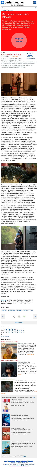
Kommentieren (31, 58)
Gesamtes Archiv (5, 336)
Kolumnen (13, 462)
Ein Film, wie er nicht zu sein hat (9, 341)
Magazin (18, 462)
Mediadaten (6, 464)
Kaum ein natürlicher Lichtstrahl (9, 360)
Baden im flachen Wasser (7, 379)
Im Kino (3, 52)
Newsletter (21, 464)
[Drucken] (19, 316)
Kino (27, 462)
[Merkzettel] (24, 316)
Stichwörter (30, 461)
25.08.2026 (24, 343)
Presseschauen (11, 461)
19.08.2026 (20, 380)
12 (23, 330)
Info (34, 397)
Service (11, 464)
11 (21, 330)
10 (19, 330)
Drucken (30, 55)
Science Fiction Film (28, 310)
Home (5, 461)
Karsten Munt (15, 56)
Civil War (3, 300)
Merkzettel (30, 56)
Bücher (18, 461)
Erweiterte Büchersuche (7, 10)
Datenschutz (13, 465)
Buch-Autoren (24, 461)
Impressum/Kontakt (29, 464)
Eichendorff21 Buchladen (22, 465)
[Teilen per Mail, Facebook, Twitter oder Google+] (13, 316)
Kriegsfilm (19, 310)
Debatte (23, 462)
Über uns (16, 464)
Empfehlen (30, 53)
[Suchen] (35, 7)
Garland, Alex (11, 310)
